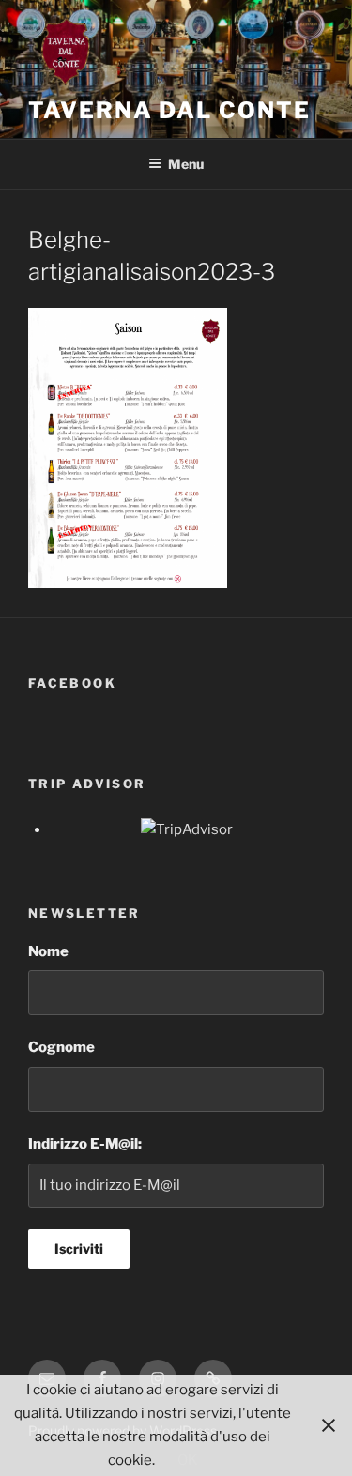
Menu (186, 164)
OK (187, 1460)
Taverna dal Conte (169, 110)
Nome (48, 951)
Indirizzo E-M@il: (85, 1143)
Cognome (61, 1047)
